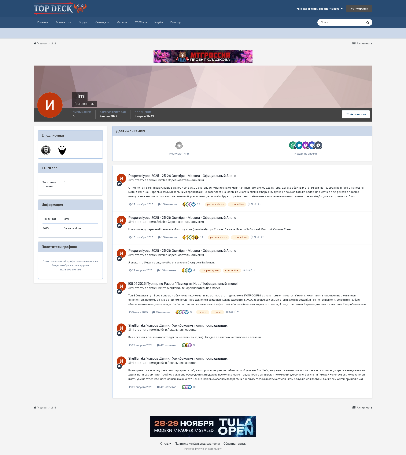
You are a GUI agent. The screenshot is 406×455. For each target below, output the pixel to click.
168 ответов (168, 204)
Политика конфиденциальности (197, 443)
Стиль (164, 443)
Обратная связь (235, 443)
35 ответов (162, 312)
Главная (42, 22)
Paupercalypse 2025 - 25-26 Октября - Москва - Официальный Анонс (182, 176)
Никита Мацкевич (168, 288)
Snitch (160, 180)
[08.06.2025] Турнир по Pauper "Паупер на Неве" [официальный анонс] (182, 284)
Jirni (131, 180)
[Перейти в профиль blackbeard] (62, 150)
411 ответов (168, 345)
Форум (83, 22)
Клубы (159, 22)
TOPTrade (141, 22)
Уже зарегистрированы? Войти (318, 8)
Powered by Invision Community (203, 448)
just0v (160, 329)
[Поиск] (367, 22)
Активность (63, 22)
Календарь (102, 22)
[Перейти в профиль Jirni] (121, 178)
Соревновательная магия (186, 180)
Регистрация (359, 8)
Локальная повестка (181, 329)
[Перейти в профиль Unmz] (46, 150)
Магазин (122, 22)
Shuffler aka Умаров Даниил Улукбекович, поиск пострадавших (178, 325)
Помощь (175, 22)
